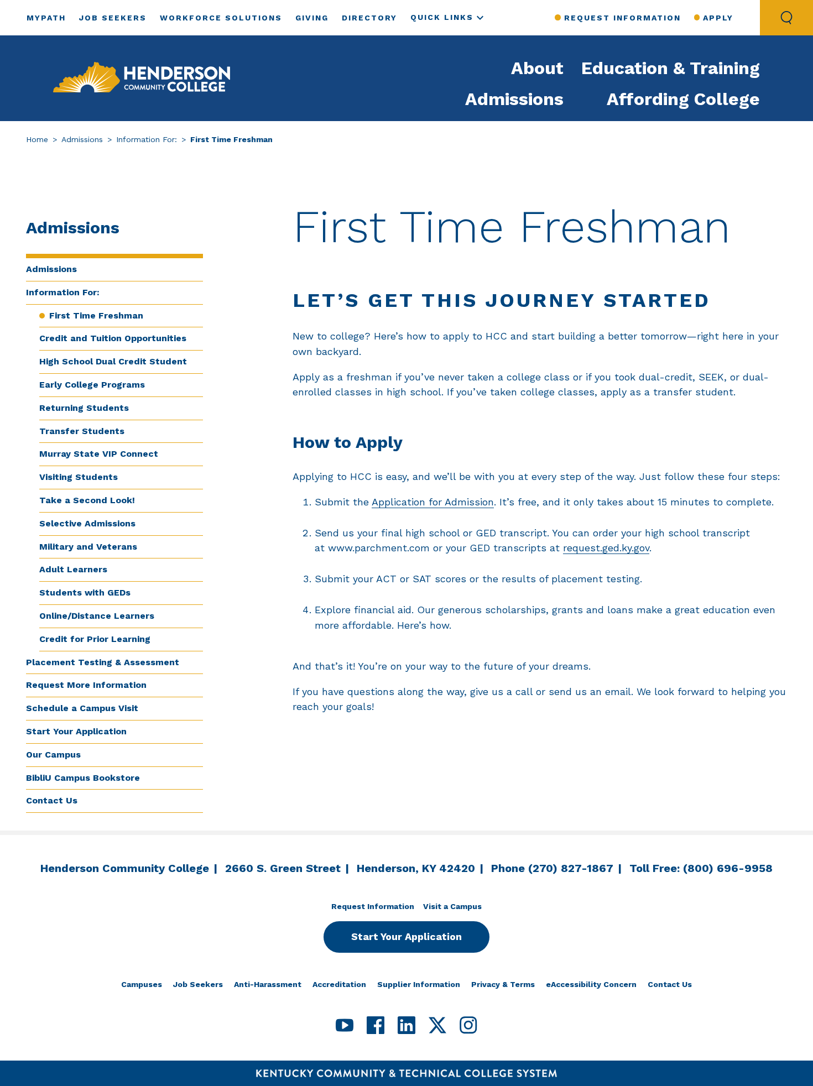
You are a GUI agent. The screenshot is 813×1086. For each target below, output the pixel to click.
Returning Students (84, 408)
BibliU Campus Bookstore (83, 777)
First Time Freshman (96, 315)
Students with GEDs (85, 592)
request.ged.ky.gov (606, 548)
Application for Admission (433, 502)
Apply (718, 17)
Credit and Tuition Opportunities (112, 338)
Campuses (141, 984)
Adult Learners (73, 569)
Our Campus (53, 754)
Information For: (146, 139)
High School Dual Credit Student (113, 361)
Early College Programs (92, 384)
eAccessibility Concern (591, 984)
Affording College (683, 98)
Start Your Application (76, 731)
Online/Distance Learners (96, 615)
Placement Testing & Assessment (102, 662)
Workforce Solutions (221, 17)
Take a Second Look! (87, 500)
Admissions (514, 98)
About (537, 68)
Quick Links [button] (441, 17)
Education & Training (670, 68)
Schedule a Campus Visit (82, 708)
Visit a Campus (452, 906)
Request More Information (86, 685)
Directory (369, 17)
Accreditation (339, 984)
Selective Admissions (87, 523)
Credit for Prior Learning (94, 639)
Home (37, 139)
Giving (312, 17)
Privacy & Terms (503, 984)
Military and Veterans (88, 546)
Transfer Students (81, 431)
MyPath (46, 17)
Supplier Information (418, 984)
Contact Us (51, 800)
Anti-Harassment (267, 984)
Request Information (622, 17)
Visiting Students (78, 477)
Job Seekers (113, 17)
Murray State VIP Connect (98, 453)
